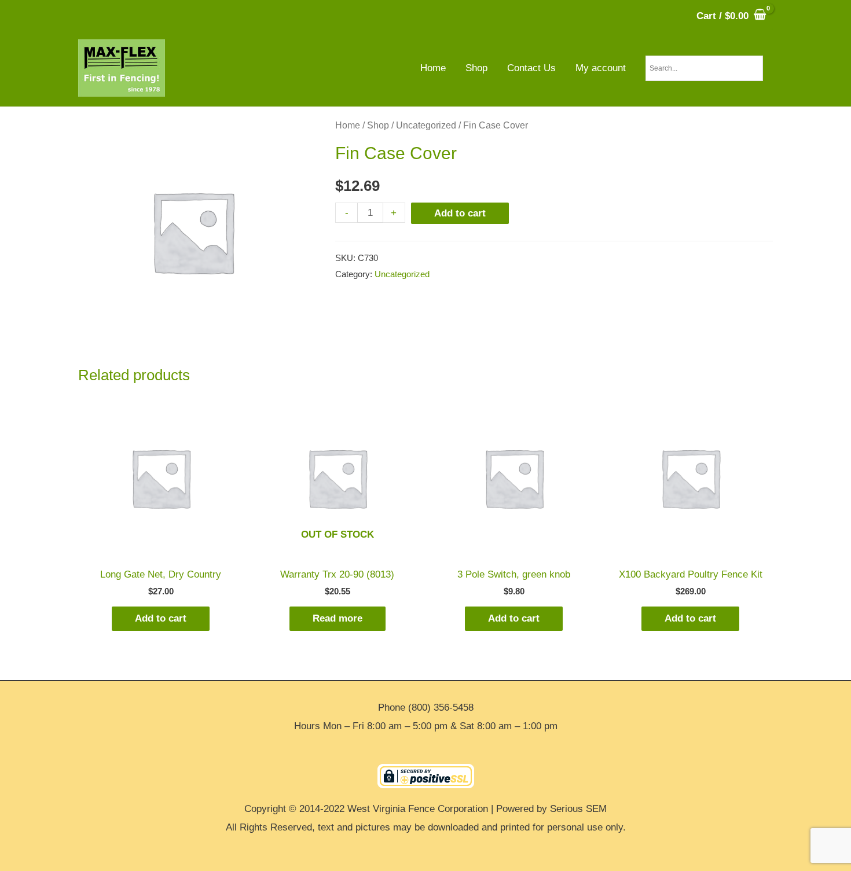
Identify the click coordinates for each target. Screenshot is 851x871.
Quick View (160, 549)
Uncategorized (426, 125)
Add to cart (460, 213)
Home (347, 125)
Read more (337, 618)
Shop (378, 125)
